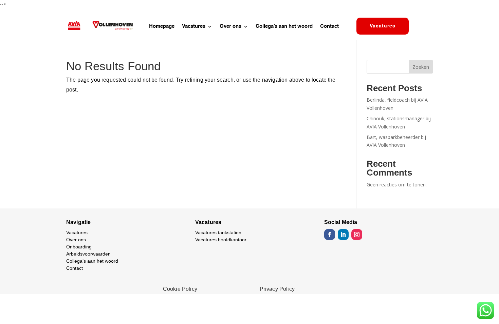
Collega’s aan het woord (284, 26)
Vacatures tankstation (218, 232)
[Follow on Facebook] (329, 234)
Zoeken (420, 67)
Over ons (230, 26)
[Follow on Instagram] (356, 234)
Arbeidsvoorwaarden (88, 254)
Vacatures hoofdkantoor (220, 239)
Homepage (161, 26)
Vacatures (193, 26)
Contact (329, 26)
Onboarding (79, 246)
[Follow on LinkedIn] (343, 234)
